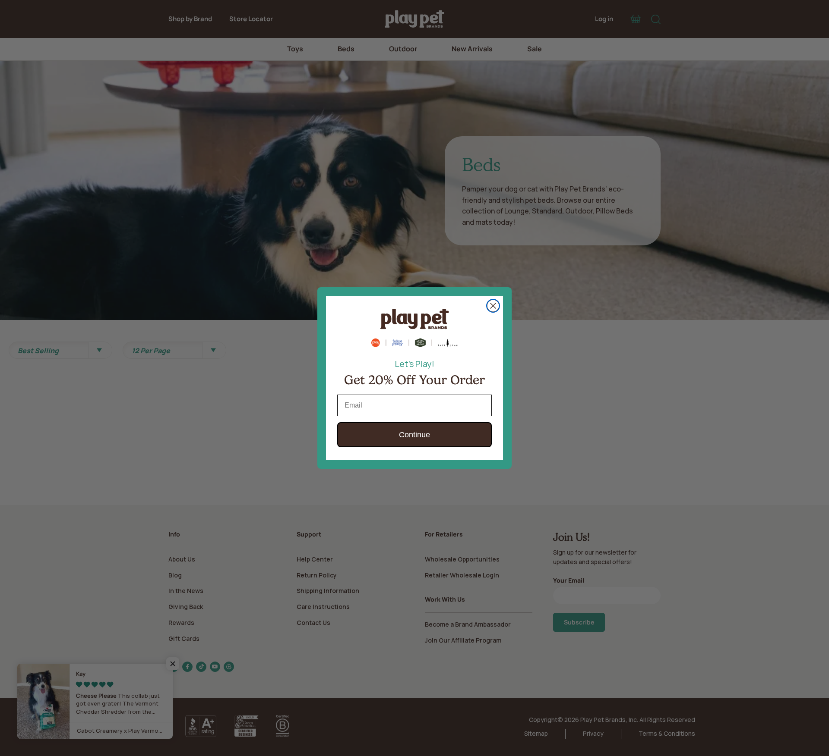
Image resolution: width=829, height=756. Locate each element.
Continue (414, 434)
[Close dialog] (493, 305)
